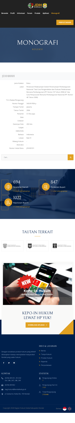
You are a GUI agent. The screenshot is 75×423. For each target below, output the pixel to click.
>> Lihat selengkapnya (21, 191)
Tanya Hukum (46, 354)
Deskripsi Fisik (18, 124)
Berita (43, 351)
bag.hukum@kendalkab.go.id (15, 389)
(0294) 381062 (10, 385)
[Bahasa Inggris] (69, 409)
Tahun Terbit (19, 110)
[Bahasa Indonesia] (65, 409)
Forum (29, 13)
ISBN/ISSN (20, 131)
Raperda (44, 361)
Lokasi (21, 138)
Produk (37, 13)
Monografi (55, 13)
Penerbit (20, 114)
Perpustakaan (46, 365)
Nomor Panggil (18, 103)
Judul (22, 87)
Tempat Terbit (18, 107)
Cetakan (20, 121)
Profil (12, 13)
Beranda (4, 13)
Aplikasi (46, 13)
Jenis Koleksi (19, 83)
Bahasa (21, 134)
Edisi (22, 117)
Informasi (21, 13)
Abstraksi (20, 145)
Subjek (21, 127)
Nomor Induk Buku (16, 148)
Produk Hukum (46, 358)
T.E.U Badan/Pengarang (15, 100)
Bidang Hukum (18, 141)
